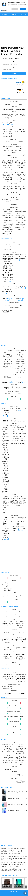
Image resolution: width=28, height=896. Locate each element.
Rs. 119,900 (20, 92)
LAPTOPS (23, 14)
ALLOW (23, 9)
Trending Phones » (9, 875)
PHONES (4, 14)
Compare (14, 74)
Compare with (7, 787)
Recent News (6, 845)
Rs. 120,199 (20, 85)
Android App (5, 894)
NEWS (14, 14)
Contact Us (23, 894)
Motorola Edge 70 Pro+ (7, 885)
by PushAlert (4, 10)
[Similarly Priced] (8, 124)
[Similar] (9, 281)
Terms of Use (14, 894)
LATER (15, 9)
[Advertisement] (14, 31)
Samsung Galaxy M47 (18, 885)
